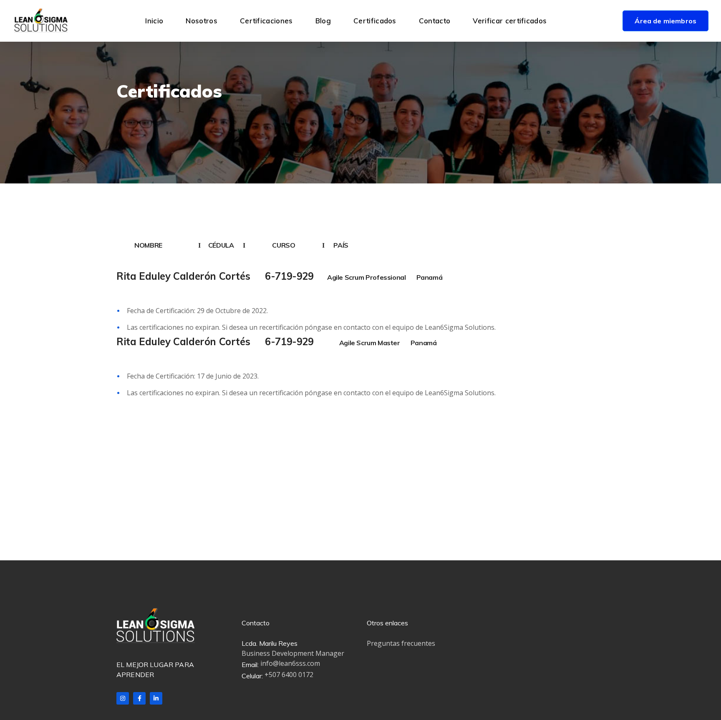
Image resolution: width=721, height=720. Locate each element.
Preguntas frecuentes (401, 643)
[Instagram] (122, 698)
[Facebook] (139, 698)
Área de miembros (665, 21)
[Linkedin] (156, 698)
